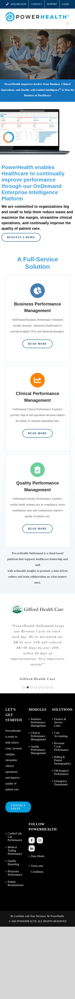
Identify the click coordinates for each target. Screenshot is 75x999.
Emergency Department (61, 783)
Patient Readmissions (14, 883)
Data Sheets (37, 856)
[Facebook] (32, 840)
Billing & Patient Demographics (61, 760)
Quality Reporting (13, 862)
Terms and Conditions (37, 868)
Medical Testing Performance (14, 850)
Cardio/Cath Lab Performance (14, 837)
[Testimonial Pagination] (24, 687)
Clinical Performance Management (37, 736)
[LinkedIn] (32, 848)
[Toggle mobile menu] (68, 23)
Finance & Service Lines (60, 722)
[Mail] (40, 840)
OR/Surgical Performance (61, 772)
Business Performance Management (37, 722)
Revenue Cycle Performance (61, 746)
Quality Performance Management (37, 750)
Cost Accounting (61, 734)
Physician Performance (14, 873)
